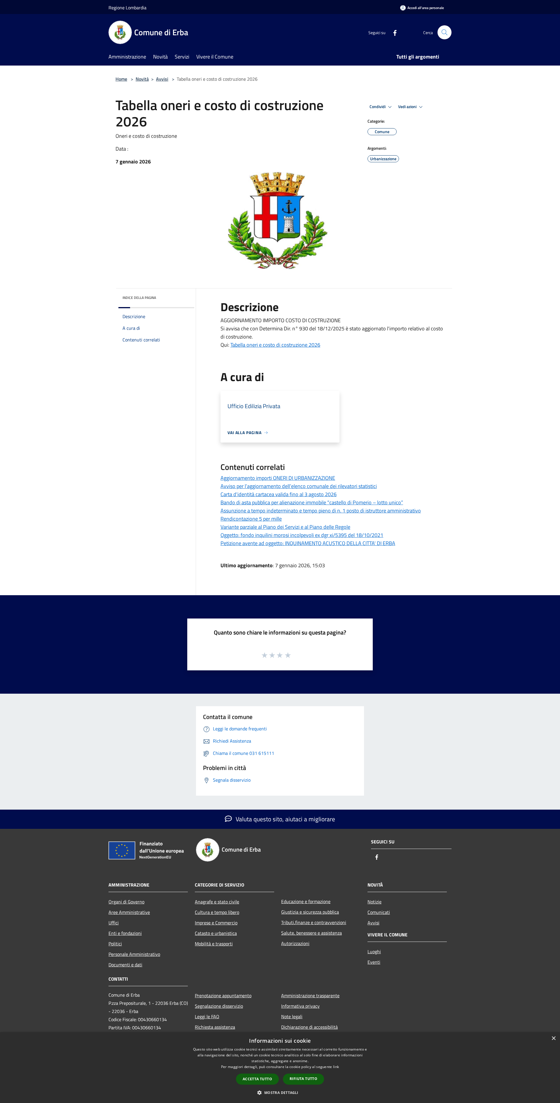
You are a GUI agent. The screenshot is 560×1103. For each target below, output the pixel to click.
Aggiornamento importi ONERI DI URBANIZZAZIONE (277, 478)
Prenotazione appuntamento (223, 995)
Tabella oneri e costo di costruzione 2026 (275, 345)
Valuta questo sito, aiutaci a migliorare (284, 819)
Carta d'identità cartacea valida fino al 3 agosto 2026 (278, 494)
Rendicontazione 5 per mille (251, 519)
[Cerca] (445, 32)
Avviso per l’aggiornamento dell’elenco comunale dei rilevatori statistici (298, 486)
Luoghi (374, 951)
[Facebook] (392, 32)
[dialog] (280, 1067)
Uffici (113, 922)
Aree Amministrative (129, 912)
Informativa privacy (300, 1005)
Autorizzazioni (295, 943)
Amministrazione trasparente (310, 995)
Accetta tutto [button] (257, 1078)
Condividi (378, 106)
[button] (280, 1092)
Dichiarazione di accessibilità (309, 1026)
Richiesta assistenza (215, 1026)
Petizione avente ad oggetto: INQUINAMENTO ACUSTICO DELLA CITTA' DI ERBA (307, 543)
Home (121, 78)
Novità (142, 78)
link (336, 1066)
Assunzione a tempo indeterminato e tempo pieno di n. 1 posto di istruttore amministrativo (320, 511)
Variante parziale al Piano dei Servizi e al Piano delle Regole (285, 527)
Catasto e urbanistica (216, 933)
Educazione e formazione (305, 901)
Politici (115, 943)
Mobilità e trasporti (214, 943)
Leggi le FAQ (207, 1016)
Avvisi (162, 78)
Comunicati (379, 912)
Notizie (375, 901)
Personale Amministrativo (134, 954)
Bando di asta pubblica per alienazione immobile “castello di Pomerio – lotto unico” (311, 502)
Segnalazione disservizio (219, 1005)
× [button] (553, 1038)
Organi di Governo (126, 901)
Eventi (374, 961)
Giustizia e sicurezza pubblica (310, 911)
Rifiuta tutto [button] (303, 1078)
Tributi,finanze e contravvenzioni (313, 922)
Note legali (291, 1016)
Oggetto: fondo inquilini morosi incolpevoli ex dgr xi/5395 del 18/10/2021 (301, 535)
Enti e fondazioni (125, 933)
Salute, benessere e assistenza (311, 932)
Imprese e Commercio (216, 922)
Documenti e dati (125, 964)
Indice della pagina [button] (139, 297)
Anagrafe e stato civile (217, 901)
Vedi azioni (407, 106)
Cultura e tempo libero (217, 912)
